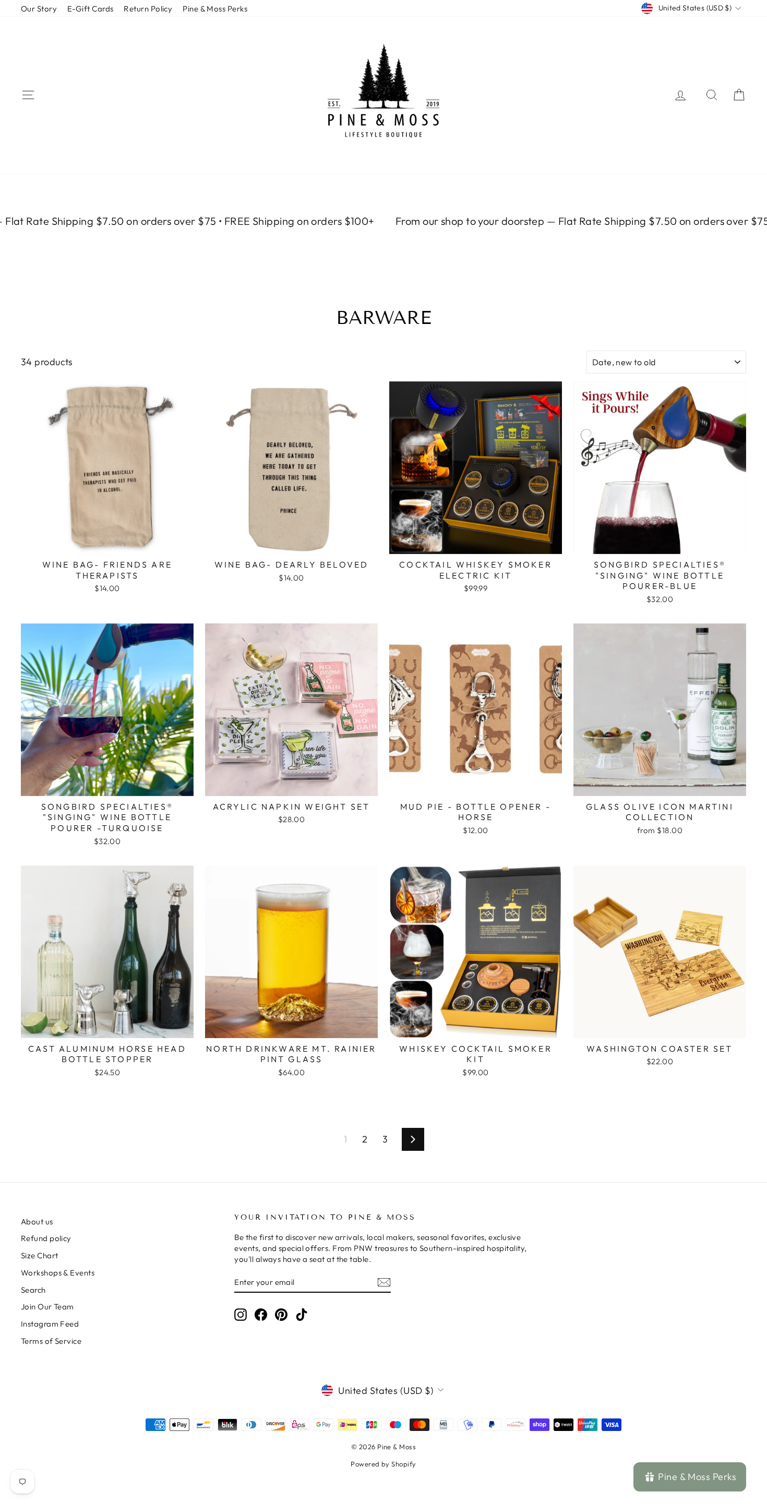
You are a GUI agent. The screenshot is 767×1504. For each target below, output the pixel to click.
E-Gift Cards (90, 9)
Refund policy (46, 1238)
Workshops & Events (57, 1273)
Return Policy (148, 9)
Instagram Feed (50, 1324)
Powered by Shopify (383, 1464)
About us (37, 1221)
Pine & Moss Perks (215, 9)
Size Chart (39, 1255)
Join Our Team (47, 1307)
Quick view (107, 543)
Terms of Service (51, 1341)
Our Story (39, 9)
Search (33, 1290)
